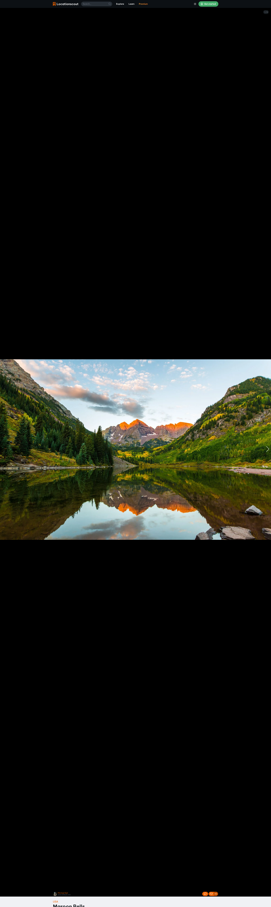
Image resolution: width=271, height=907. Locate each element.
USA (55, 901)
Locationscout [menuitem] (65, 4)
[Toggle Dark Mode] (195, 4)
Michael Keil (63, 893)
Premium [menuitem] (143, 4)
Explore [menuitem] (120, 4)
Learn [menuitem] (131, 4)
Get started (210, 4)
